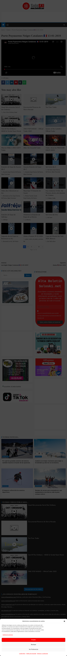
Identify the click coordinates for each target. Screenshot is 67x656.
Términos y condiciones (42, 653)
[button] (64, 621)
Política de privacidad (31, 653)
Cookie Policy (22, 653)
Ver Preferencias (33, 649)
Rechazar (33, 644)
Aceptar (33, 639)
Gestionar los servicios (8, 634)
